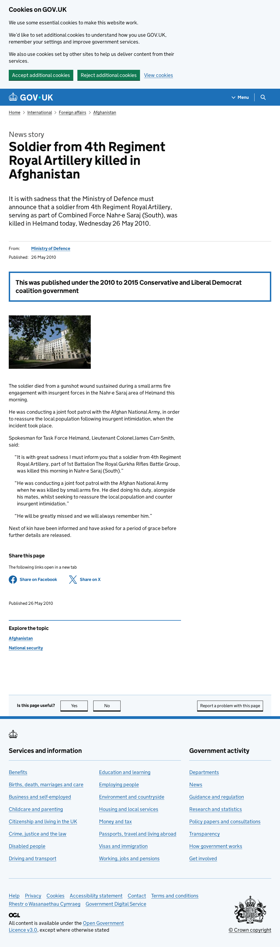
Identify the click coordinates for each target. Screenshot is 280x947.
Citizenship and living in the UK (43, 821)
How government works (215, 846)
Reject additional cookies (109, 75)
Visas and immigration (123, 846)
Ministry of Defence (50, 248)
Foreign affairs (72, 112)
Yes (79, 705)
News (195, 784)
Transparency (204, 834)
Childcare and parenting (36, 809)
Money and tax (115, 821)
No (112, 705)
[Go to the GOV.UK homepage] (31, 97)
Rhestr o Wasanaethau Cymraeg (44, 904)
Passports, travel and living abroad (137, 834)
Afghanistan (104, 112)
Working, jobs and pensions (129, 858)
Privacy (33, 896)
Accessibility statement (96, 896)
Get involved (203, 858)
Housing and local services (128, 809)
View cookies (158, 75)
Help (14, 896)
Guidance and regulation (216, 797)
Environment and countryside (131, 797)
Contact (137, 896)
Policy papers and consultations (225, 821)
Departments (204, 772)
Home (14, 112)
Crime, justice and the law (37, 834)
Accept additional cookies (41, 75)
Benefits (18, 772)
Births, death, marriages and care (46, 784)
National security (26, 647)
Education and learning (124, 772)
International (39, 112)
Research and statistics (215, 809)
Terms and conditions (175, 896)
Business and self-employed (40, 797)
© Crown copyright (250, 930)
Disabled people (27, 846)
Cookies (55, 896)
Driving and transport (32, 858)
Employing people (119, 784)
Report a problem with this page (230, 705)
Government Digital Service (116, 904)
